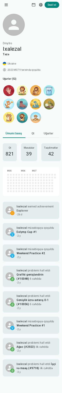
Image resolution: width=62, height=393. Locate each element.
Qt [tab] (33, 133)
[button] (31, 210)
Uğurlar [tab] (48, 133)
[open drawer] (6, 4)
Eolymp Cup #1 (27, 232)
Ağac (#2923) (26, 346)
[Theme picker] (33, 4)
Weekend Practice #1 (31, 325)
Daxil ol (52, 4)
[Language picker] (40, 4)
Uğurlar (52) (9, 78)
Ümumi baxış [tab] (14, 133)
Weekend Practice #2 (31, 253)
